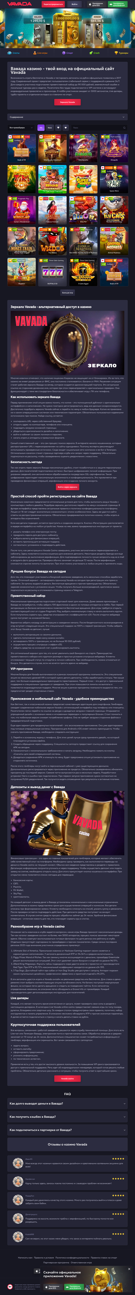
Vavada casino (67, 1078)
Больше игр (67, 292)
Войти (74, 4)
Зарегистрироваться (53, 4)
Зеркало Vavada (67, 102)
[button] (3, 28)
